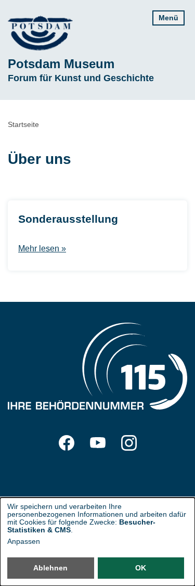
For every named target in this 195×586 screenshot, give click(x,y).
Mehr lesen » (42, 248)
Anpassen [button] (23, 541)
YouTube (98, 443)
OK (140, 568)
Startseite (23, 124)
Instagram (129, 443)
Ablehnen (50, 568)
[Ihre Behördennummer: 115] (97, 368)
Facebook (66, 443)
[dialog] (97, 542)
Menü (168, 18)
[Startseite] (40, 33)
